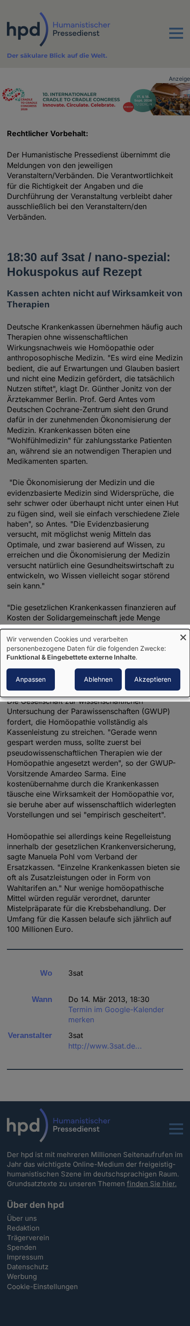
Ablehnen (98, 679)
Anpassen (31, 679)
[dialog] (95, 663)
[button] (176, 38)
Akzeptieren (152, 679)
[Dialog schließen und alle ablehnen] (183, 635)
